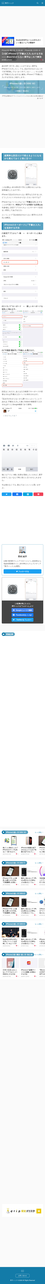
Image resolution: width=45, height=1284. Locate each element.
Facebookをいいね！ (24, 615)
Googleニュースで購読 (24, 610)
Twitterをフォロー (24, 619)
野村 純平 (22, 556)
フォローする (23, 571)
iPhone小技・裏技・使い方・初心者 (12, 50)
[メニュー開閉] (42, 3)
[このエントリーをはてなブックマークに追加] (28, 494)
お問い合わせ (22, 1276)
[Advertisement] (22, 123)
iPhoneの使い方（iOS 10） (33, 50)
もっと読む (38, 832)
